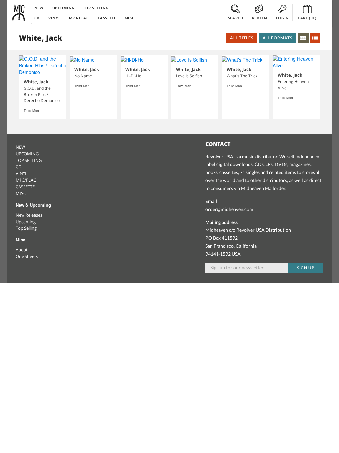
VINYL (54, 17)
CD (37, 17)
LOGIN (282, 17)
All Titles (241, 37)
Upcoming (26, 222)
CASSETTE (107, 17)
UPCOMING (63, 7)
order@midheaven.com (229, 209)
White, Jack (36, 82)
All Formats (278, 37)
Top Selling (26, 228)
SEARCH (235, 17)
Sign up (306, 267)
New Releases (29, 215)
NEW (39, 7)
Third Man (31, 110)
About (22, 250)
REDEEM (259, 17)
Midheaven (19, 12)
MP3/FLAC (79, 17)
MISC (130, 17)
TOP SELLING (96, 7)
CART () (307, 17)
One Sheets (27, 256)
